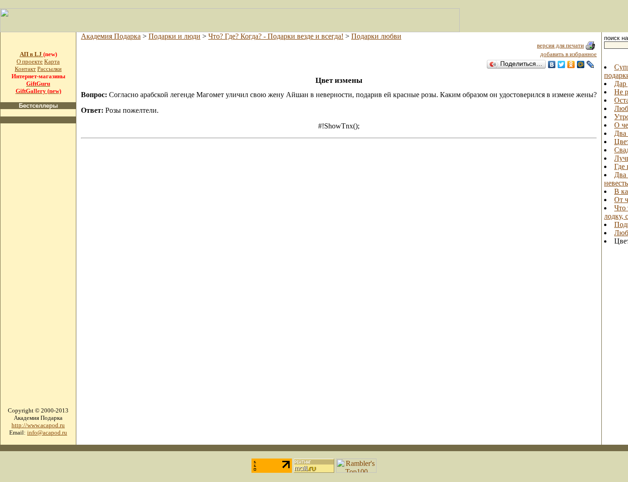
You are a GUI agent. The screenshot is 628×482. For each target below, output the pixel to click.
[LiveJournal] (590, 64)
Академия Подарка (111, 36)
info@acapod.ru (47, 432)
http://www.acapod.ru (38, 425)
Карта (52, 61)
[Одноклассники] (571, 64)
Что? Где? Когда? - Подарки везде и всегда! (275, 36)
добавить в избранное (568, 54)
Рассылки (49, 68)
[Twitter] (561, 64)
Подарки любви (376, 36)
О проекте (30, 61)
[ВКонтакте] (552, 64)
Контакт (25, 68)
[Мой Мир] (581, 64)
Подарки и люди (174, 36)
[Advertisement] (38, 269)
